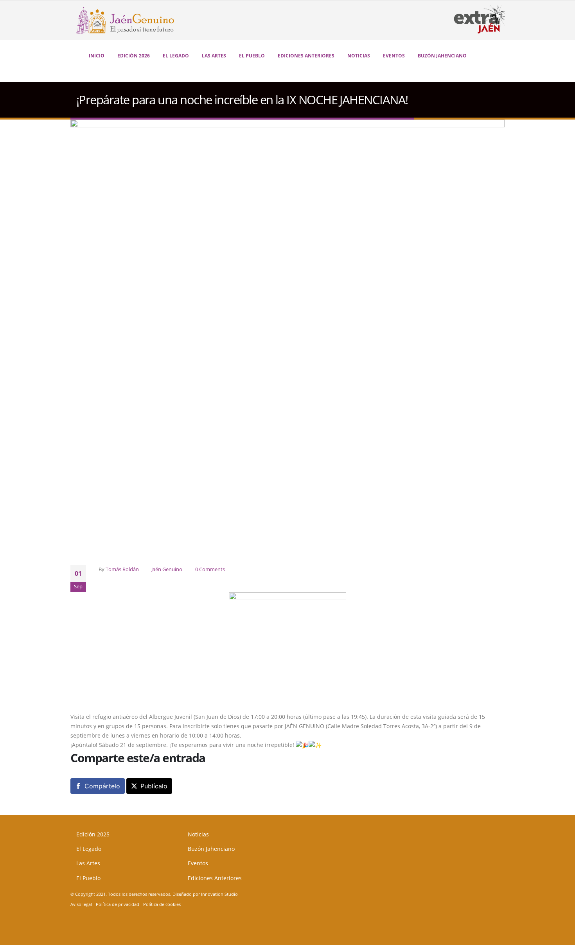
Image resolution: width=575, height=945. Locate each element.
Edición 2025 (93, 834)
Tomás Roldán (122, 569)
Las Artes (214, 55)
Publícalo (153, 786)
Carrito (483, 56)
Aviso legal (81, 904)
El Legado (176, 55)
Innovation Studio (219, 894)
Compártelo (102, 786)
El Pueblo (252, 55)
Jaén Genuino (166, 569)
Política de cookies (162, 904)
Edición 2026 (133, 55)
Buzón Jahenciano (442, 55)
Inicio (96, 55)
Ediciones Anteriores (215, 878)
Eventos (394, 55)
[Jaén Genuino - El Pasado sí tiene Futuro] (119, 20)
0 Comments (210, 569)
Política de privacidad (117, 904)
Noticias (358, 55)
